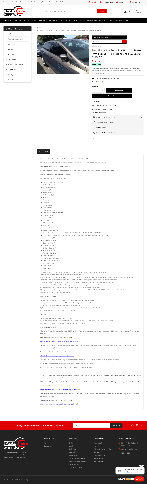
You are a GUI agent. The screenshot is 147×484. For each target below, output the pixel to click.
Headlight (11, 75)
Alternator (11, 54)
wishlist (97, 101)
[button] (136, 11)
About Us (47, 443)
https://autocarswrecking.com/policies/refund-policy (57, 356)
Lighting (71, 446)
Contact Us (48, 446)
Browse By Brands (75, 467)
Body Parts (11, 44)
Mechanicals (73, 452)
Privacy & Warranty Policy (103, 449)
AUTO (12, 480)
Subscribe (116, 425)
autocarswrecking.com (129, 449)
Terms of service (99, 455)
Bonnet (10, 49)
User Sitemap (98, 461)
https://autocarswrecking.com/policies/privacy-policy (57, 341)
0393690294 (125, 453)
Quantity (95, 86)
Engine (10, 34)
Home (39, 28)
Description (43, 151)
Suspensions (73, 455)
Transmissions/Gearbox (77, 458)
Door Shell (102, 112)
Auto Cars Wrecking (105, 109)
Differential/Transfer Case (78, 461)
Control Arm (12, 59)
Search (102, 11)
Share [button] (97, 138)
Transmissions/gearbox (15, 39)
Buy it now (112, 96)
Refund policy (98, 443)
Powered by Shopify (21, 480)
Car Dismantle (74, 464)
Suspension (12, 70)
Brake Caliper (12, 80)
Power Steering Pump (15, 64)
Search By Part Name (100, 37)
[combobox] (75, 11)
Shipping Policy (99, 458)
